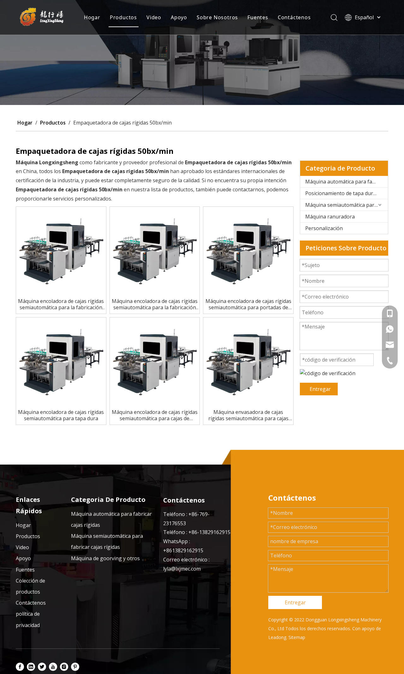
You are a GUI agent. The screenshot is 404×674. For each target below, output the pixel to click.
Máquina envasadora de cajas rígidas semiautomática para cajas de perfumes (248, 415)
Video (153, 17)
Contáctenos (294, 17)
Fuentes (257, 17)
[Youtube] (53, 666)
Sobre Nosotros (217, 17)
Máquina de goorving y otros (105, 558)
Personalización (324, 228)
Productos (123, 17)
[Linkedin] (31, 666)
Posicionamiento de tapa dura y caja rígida (346, 193)
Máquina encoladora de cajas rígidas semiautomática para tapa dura (61, 415)
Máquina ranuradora (330, 216)
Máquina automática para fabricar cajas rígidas (346, 181)
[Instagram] (64, 666)
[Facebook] (20, 666)
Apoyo (179, 17)
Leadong (277, 637)
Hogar (92, 17)
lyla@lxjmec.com (182, 568)
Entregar (320, 389)
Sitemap (296, 637)
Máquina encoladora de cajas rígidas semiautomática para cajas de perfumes (155, 415)
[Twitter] (42, 666)
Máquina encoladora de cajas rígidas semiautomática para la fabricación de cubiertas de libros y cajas (61, 304)
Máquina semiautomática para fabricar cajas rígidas (346, 204)
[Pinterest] (75, 666)
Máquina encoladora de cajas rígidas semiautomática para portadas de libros (248, 304)
